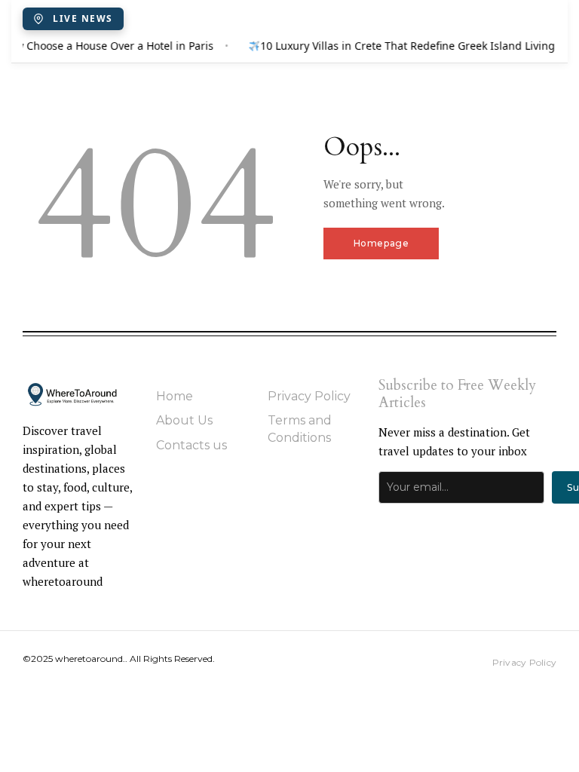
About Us (184, 420)
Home (174, 396)
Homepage (381, 243)
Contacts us (191, 445)
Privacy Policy (309, 396)
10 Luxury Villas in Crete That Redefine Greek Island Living (406, 45)
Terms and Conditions (300, 428)
